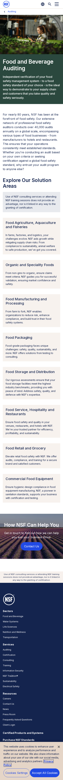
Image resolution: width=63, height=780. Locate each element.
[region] (31, 761)
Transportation (10, 637)
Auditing (12, 11)
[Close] (59, 747)
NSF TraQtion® (10, 676)
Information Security (13, 670)
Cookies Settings (16, 773)
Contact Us (8, 704)
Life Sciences (10, 626)
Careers (7, 698)
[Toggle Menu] (56, 4)
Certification (9, 655)
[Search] (49, 4)
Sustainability (9, 681)
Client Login (9, 725)
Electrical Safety (11, 686)
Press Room (9, 714)
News (6, 709)
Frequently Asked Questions (17, 719)
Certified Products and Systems (23, 732)
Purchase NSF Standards (18, 739)
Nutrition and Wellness (14, 632)
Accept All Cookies (45, 773)
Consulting (8, 660)
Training (7, 665)
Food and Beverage (13, 616)
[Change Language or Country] (42, 4)
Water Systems (10, 621)
